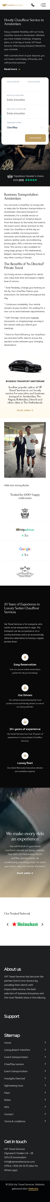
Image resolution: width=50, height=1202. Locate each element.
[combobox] (25, 128)
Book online (24, 410)
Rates (7, 1100)
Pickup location (14, 95)
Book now (35, 138)
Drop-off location (15, 109)
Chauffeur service (14, 1064)
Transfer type (13, 123)
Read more (10, 69)
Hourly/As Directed (14, 1078)
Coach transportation (16, 1057)
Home (7, 1042)
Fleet (7, 1092)
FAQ (6, 1107)
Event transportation (16, 1071)
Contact (8, 1114)
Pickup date (12, 82)
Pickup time (33, 82)
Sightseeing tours (13, 1085)
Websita (33, 1188)
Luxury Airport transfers (17, 1049)
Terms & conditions (14, 1121)
